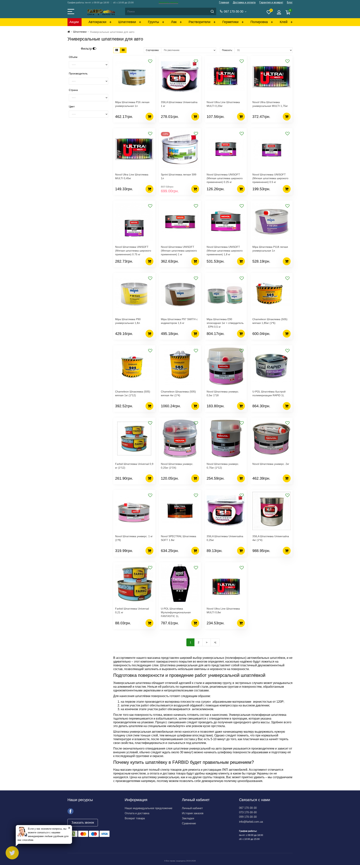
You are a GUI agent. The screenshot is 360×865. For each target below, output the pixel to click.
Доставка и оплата (244, 2)
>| (215, 642)
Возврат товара (135, 818)
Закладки (188, 818)
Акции (74, 22)
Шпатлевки (127, 22)
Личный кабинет (192, 808)
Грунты (153, 22)
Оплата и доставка (137, 813)
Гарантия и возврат (271, 2)
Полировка (259, 22)
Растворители (199, 22)
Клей (283, 22)
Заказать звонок (168, 2)
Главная (224, 2)
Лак (174, 22)
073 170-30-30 (248, 812)
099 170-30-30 (248, 816)
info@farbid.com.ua (251, 821)
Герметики (230, 22)
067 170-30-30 (248, 807)
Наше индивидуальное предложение (148, 808)
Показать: (227, 50)
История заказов (192, 813)
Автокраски (97, 22)
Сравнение (189, 823)
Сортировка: (152, 50)
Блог (289, 2)
